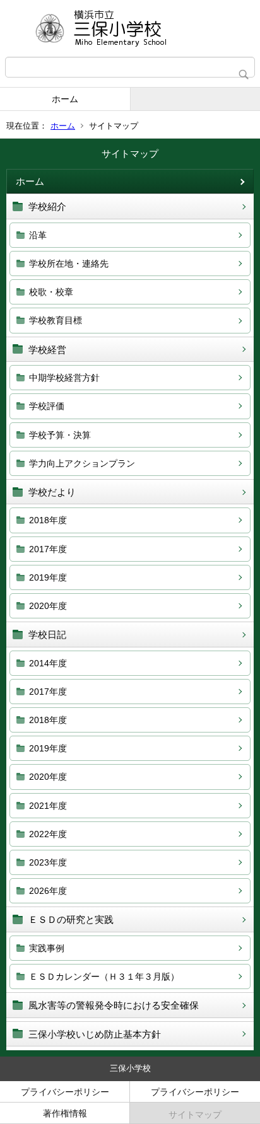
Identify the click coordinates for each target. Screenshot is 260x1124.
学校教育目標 (55, 320)
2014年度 (48, 663)
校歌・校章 (51, 292)
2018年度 (48, 520)
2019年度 (48, 577)
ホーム (65, 99)
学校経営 (47, 349)
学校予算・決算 (60, 435)
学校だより (52, 492)
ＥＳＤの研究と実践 (71, 919)
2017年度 (48, 549)
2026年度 (48, 891)
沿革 (38, 235)
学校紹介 (47, 206)
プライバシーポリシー (65, 1092)
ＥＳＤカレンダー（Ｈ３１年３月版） (104, 976)
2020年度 (48, 606)
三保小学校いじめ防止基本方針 (94, 1034)
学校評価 (46, 406)
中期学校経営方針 (64, 378)
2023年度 (48, 862)
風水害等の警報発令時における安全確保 (113, 1005)
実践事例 (46, 948)
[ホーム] (130, 28)
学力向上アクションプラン (82, 463)
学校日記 (47, 634)
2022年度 (48, 834)
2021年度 (48, 806)
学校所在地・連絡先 (69, 263)
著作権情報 (65, 1113)
